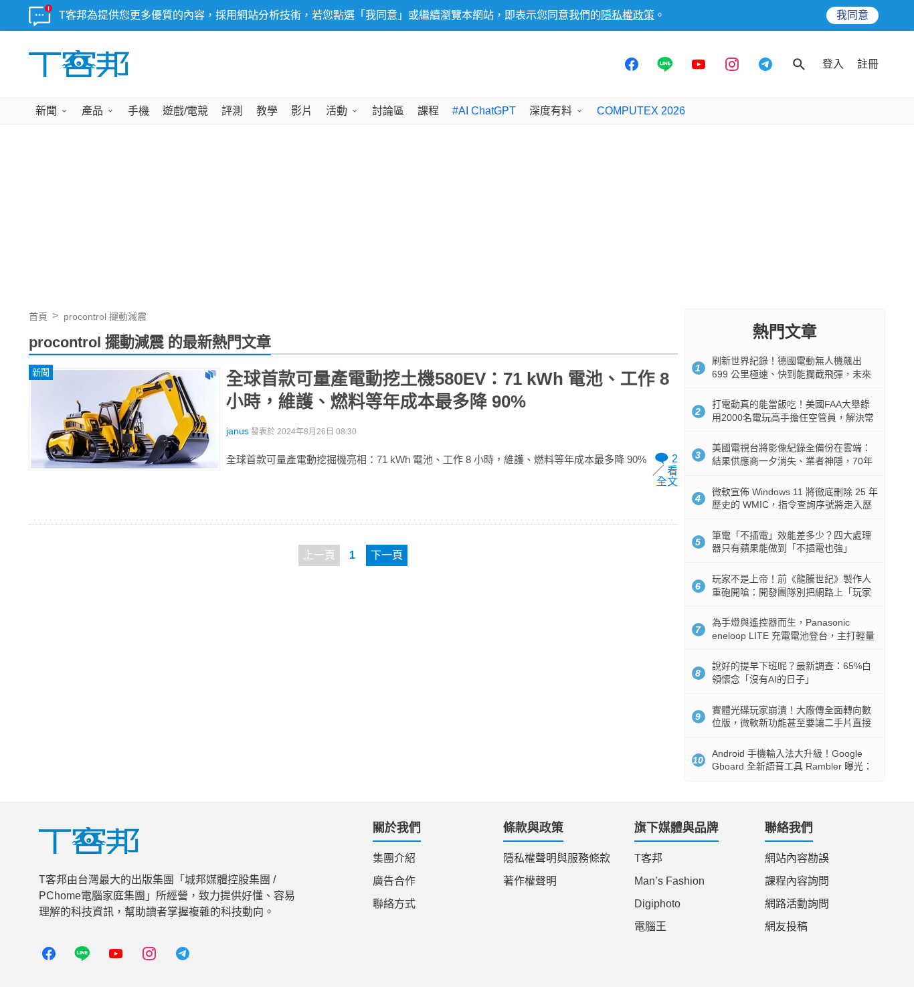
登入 (833, 64)
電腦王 (650, 926)
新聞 (46, 110)
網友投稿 (786, 926)
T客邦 (648, 858)
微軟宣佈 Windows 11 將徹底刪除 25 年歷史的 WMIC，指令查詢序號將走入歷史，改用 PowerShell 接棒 (795, 504)
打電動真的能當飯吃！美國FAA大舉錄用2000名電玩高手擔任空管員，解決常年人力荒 (793, 417)
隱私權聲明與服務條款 (556, 858)
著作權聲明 (530, 881)
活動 (336, 110)
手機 (138, 110)
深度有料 (550, 110)
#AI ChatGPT (484, 110)
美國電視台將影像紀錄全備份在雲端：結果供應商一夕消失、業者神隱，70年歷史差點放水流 (792, 460)
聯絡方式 (394, 903)
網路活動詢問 (797, 903)
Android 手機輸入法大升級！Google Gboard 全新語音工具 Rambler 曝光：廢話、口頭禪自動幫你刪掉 (792, 766)
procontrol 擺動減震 (105, 316)
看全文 (667, 476)
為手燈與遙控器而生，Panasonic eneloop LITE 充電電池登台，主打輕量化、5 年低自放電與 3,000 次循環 (793, 635)
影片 (301, 110)
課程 (428, 110)
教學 (267, 110)
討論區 (388, 110)
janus (237, 431)
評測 (232, 110)
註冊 (868, 64)
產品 (92, 110)
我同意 (852, 15)
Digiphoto (657, 903)
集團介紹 (394, 858)
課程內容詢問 (797, 881)
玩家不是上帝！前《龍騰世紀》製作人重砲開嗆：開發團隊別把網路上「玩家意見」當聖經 (791, 591)
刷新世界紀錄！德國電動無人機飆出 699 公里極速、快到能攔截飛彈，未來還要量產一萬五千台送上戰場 (791, 373)
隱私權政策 (627, 15)
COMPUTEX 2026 (641, 110)
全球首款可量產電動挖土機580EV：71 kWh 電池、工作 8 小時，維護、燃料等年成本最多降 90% (447, 390)
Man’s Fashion (669, 881)
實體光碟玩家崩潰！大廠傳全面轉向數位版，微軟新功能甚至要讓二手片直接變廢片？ (791, 723)
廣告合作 (394, 881)
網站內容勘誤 (797, 858)
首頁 (38, 316)
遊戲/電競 (185, 110)
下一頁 (387, 555)
